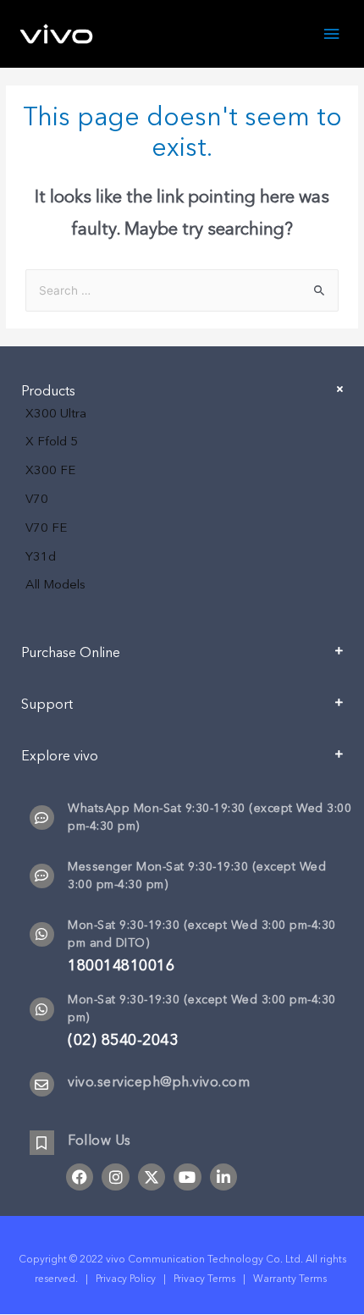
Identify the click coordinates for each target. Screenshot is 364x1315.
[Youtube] (187, 1177)
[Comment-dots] (42, 817)
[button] (182, 659)
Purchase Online (70, 653)
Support (47, 704)
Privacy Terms (204, 1278)
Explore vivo (59, 756)
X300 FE (50, 469)
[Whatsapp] (42, 934)
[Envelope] (42, 1084)
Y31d (40, 556)
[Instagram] (115, 1177)
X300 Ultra (55, 413)
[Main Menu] (331, 34)
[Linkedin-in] (223, 1177)
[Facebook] (79, 1177)
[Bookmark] (42, 1142)
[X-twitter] (151, 1177)
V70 (36, 498)
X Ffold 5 (51, 441)
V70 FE (46, 527)
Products (48, 391)
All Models (55, 584)
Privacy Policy (126, 1278)
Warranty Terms (291, 1278)
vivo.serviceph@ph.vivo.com (159, 1082)
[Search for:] (182, 291)
